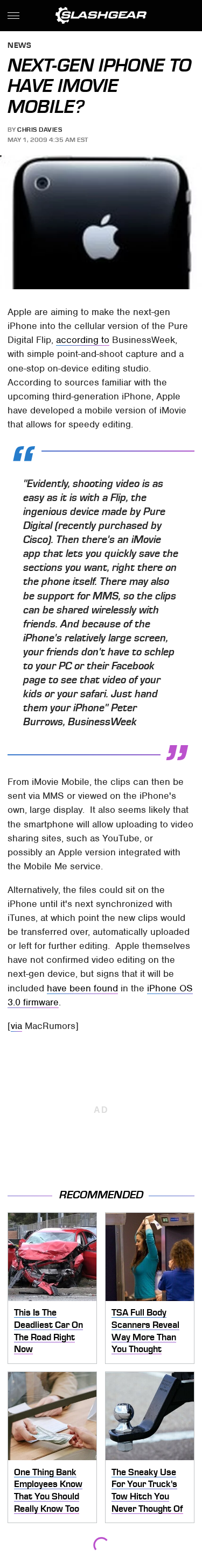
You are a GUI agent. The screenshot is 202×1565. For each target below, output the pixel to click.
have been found (82, 988)
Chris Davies (39, 129)
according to (82, 340)
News (19, 45)
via (16, 1026)
